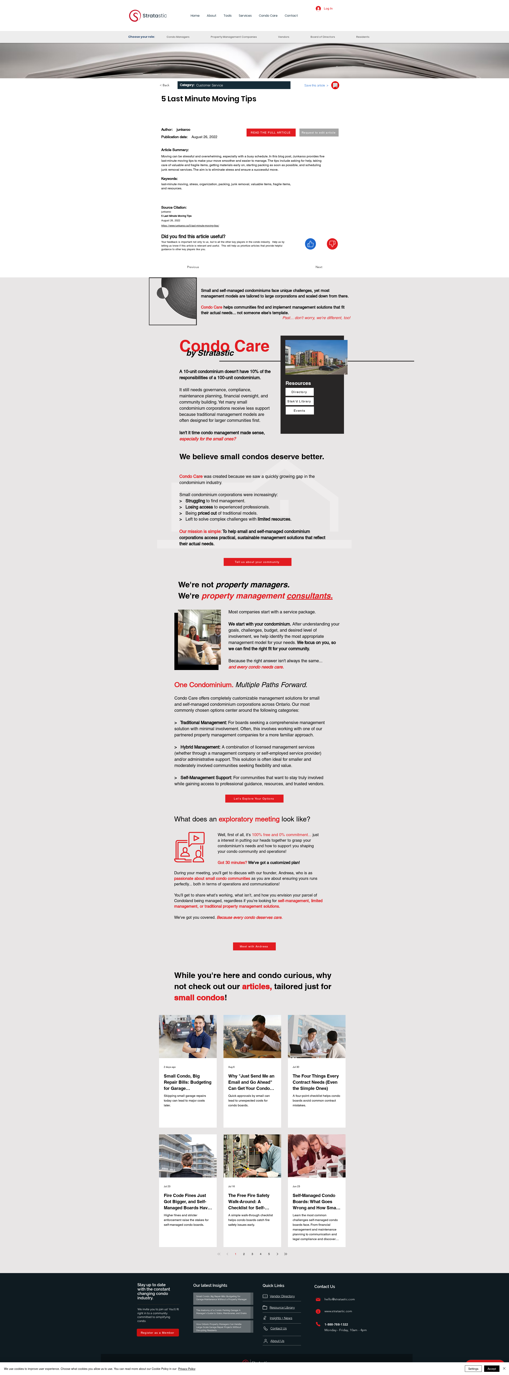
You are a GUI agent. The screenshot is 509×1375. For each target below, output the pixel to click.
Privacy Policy (186, 1369)
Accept (492, 1369)
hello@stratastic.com (339, 1299)
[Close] (504, 1368)
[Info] (318, 1311)
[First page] (218, 1254)
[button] (212, 15)
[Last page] (285, 1254)
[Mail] (318, 1299)
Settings (473, 1369)
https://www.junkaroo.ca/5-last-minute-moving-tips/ (190, 225)
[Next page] (277, 1254)
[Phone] (318, 1324)
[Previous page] (227, 1254)
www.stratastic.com (338, 1311)
